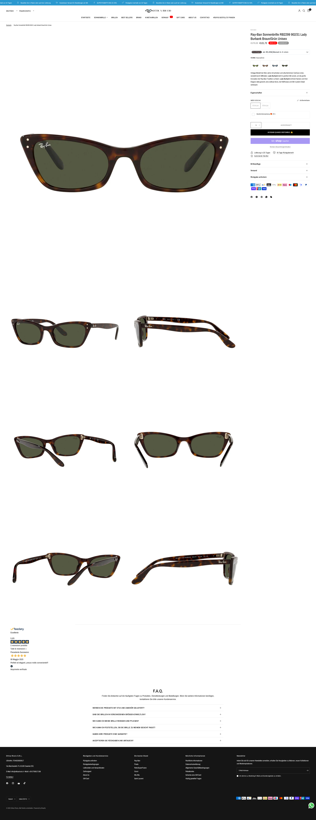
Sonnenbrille (100, 17)
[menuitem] (85, 17)
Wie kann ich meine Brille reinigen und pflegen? (116, 721)
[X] (257, 196)
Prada (136, 764)
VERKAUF (165, 17)
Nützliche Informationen (195, 756)
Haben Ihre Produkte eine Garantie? (110, 734)
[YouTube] (20, 783)
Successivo (24, 652)
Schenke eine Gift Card (193, 775)
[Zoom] (238, 34)
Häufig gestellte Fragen (224, 17)
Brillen (114, 17)
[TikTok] (26, 783)
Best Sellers (126, 17)
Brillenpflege (255, 164)
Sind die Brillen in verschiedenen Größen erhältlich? (119, 714)
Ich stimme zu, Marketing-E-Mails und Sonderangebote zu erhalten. (260, 776)
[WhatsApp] (266, 196)
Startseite (85, 17)
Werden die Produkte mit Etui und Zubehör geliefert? (118, 707)
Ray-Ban (137, 760)
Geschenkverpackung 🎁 (266, 114)
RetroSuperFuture (140, 767)
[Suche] (303, 11)
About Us (192, 17)
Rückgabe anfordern (259, 177)
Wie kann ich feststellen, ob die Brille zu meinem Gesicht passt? (124, 727)
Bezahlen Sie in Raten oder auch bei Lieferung (22, 3)
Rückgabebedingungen (91, 764)
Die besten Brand (141, 756)
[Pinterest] (262, 196)
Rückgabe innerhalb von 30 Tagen (123, 3)
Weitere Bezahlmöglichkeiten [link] (280, 147)
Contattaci (204, 17)
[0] (308, 11)
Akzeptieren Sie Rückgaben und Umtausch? (113, 740)
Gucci (136, 771)
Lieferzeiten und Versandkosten (93, 767)
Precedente (15, 652)
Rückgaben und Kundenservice (95, 756)
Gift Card (181, 17)
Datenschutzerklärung (193, 764)
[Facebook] (252, 196)
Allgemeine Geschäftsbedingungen (197, 767)
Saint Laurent (138, 778)
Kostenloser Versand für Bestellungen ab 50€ (60, 3)
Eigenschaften (256, 92)
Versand (254, 170)
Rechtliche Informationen (194, 760)
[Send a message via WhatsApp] (311, 805)
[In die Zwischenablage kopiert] (271, 196)
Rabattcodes (190, 771)
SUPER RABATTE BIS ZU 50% (93, 3)
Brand (138, 17)
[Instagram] (14, 783)
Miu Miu (137, 775)
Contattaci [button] (9, 777)
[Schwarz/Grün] (255, 65)
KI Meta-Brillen (151, 17)
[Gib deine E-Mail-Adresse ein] (307, 770)
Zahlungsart (87, 771)
